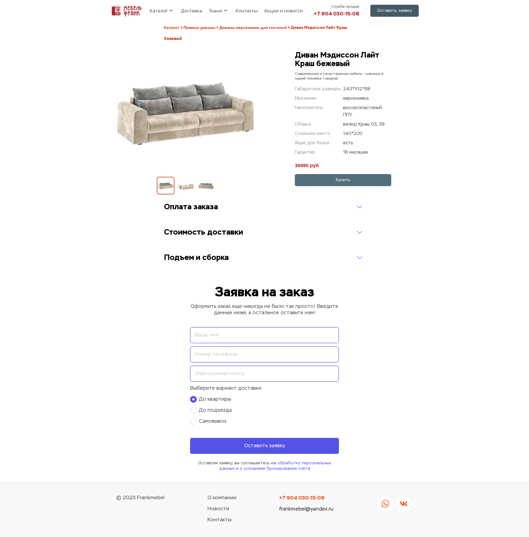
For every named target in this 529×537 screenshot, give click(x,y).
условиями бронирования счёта (277, 469)
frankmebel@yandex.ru (306, 509)
